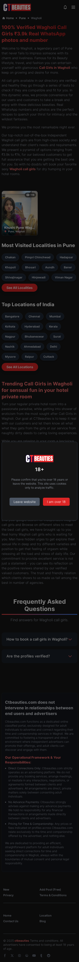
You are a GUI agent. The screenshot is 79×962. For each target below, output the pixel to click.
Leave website (25, 502)
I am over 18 (56, 502)
